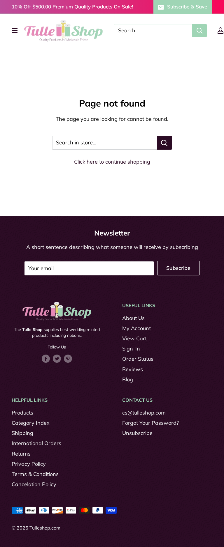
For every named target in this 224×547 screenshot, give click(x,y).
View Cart (134, 338)
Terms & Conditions (35, 474)
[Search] (199, 30)
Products (22, 412)
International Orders (36, 443)
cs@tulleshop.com (144, 412)
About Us (133, 318)
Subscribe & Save (187, 6)
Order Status (137, 358)
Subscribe (178, 268)
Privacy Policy (29, 464)
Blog (127, 379)
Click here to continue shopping (112, 161)
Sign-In (131, 348)
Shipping (22, 433)
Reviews (132, 369)
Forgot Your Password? (150, 422)
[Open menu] (15, 30)
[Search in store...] (164, 143)
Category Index (31, 422)
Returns (21, 453)
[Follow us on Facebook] (46, 358)
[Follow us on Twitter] (57, 358)
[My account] (220, 30)
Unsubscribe (137, 433)
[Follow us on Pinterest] (68, 358)
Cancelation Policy (34, 484)
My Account (136, 328)
